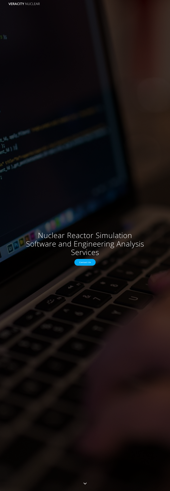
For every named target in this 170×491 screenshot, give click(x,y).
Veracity (24, 4)
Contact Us (85, 262)
